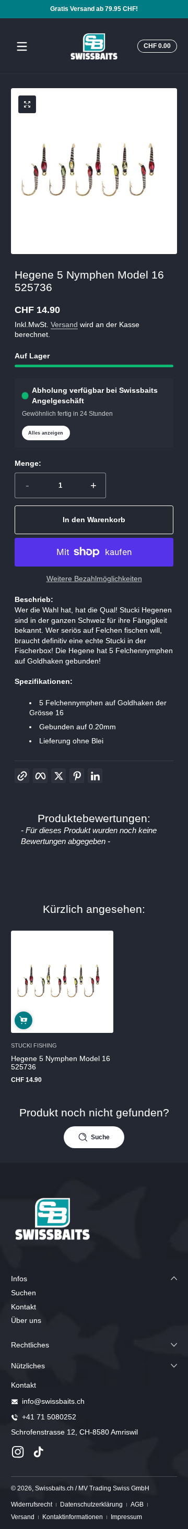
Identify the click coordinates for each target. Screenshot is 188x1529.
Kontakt (23, 1307)
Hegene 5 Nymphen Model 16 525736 (60, 1062)
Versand (64, 324)
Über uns (26, 1320)
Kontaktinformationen (72, 1517)
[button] (156, 46)
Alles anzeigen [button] (45, 433)
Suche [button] (100, 1137)
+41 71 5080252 (49, 1417)
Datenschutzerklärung (91, 1504)
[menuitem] (94, 1293)
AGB (137, 1504)
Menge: (28, 463)
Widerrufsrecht (31, 1504)
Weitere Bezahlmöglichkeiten (94, 578)
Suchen (23, 1293)
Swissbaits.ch (54, 1488)
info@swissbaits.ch (53, 1401)
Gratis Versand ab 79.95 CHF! (94, 9)
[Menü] (22, 46)
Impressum (126, 1517)
